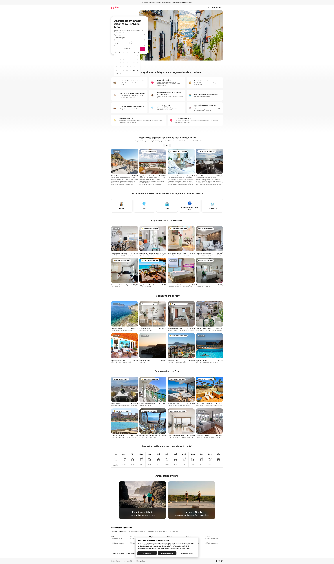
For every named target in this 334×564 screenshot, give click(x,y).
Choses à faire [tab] (174, 531)
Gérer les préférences (187, 553)
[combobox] (129, 38)
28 (134, 70)
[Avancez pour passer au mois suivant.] (137, 48)
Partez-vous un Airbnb (214, 7)
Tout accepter (147, 553)
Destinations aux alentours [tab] (119, 531)
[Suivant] (170, 145)
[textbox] (121, 44)
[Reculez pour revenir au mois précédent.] (117, 48)
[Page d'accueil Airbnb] (115, 7)
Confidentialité (127, 561)
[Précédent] (164, 145)
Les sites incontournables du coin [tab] (157, 531)
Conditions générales (139, 561)
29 (137, 70)
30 (117, 73)
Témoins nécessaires (167, 553)
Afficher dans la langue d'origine (183, 2)
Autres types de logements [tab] (137, 531)
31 (120, 73)
